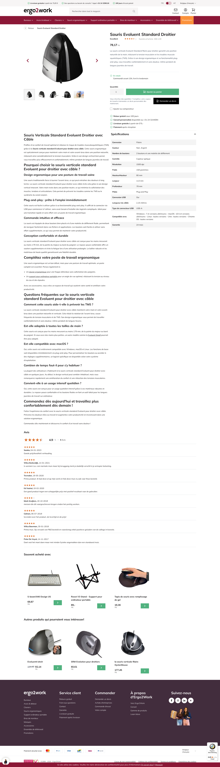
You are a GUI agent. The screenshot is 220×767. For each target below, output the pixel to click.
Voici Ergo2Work (138, 703)
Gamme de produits (139, 710)
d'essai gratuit (124, 3)
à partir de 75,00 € (44, 3)
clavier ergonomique (37, 272)
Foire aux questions (67, 703)
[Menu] (216, 743)
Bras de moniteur (127, 20)
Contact (62, 706)
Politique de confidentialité (148, 761)
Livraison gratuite (66, 714)
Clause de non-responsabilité (125, 761)
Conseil (134, 707)
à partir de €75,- (128, 123)
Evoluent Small (94, 335)
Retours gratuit (65, 699)
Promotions (187, 20)
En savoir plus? (147, 765)
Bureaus (27, 20)
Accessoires (145, 20)
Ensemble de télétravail (166, 20)
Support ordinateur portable (103, 20)
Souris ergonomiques (76, 20)
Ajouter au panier (154, 92)
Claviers (58, 20)
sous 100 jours (126, 116)
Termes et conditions (168, 761)
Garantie (63, 710)
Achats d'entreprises (103, 703)
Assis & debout (42, 20)
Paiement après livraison (69, 717)
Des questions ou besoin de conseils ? (78, 3)
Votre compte (100, 710)
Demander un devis (168, 101)
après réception (124, 127)
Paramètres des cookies (187, 761)
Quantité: (114, 87)
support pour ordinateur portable (43, 276)
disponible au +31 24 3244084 (135, 120)
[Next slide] (96, 60)
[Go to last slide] (28, 60)
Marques (27, 722)
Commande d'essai (103, 706)
